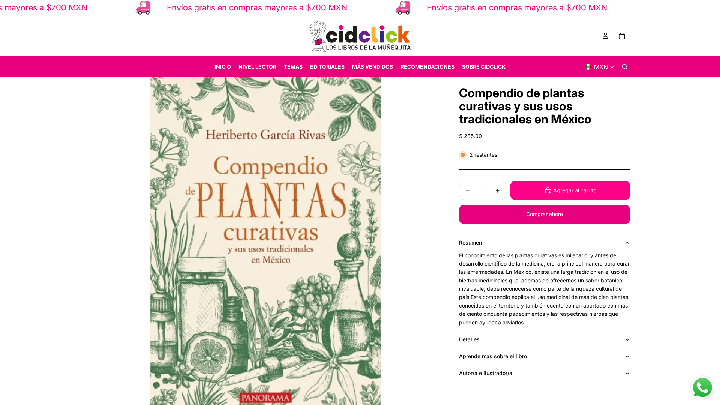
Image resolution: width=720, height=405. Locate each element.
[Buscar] (624, 66)
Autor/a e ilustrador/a (485, 373)
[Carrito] (622, 36)
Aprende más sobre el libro (493, 356)
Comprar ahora (544, 214)
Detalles (469, 339)
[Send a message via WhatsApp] (702, 387)
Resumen (470, 242)
